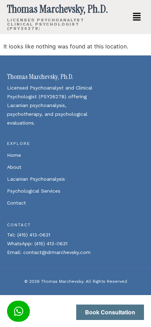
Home (14, 155)
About (14, 167)
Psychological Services (33, 191)
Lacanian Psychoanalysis (36, 179)
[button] (137, 17)
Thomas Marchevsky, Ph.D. (40, 76)
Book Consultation (110, 312)
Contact (16, 203)
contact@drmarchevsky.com (57, 252)
